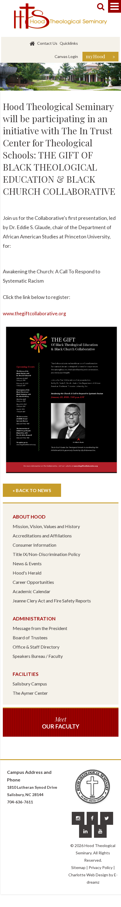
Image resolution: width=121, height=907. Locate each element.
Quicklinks (69, 43)
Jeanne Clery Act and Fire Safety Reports (52, 600)
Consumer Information (34, 545)
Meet (60, 722)
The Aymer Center (30, 693)
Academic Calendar (31, 591)
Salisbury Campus (30, 683)
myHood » (100, 56)
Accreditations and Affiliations (42, 535)
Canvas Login (66, 56)
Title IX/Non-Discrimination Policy (46, 554)
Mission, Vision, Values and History (46, 526)
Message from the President (40, 628)
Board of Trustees (30, 637)
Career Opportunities (33, 582)
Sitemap (78, 867)
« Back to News (32, 490)
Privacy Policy (101, 867)
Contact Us (47, 43)
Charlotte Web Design (88, 874)
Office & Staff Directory (36, 646)
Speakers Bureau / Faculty (38, 656)
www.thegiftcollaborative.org (34, 313)
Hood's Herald (27, 572)
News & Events (27, 563)
